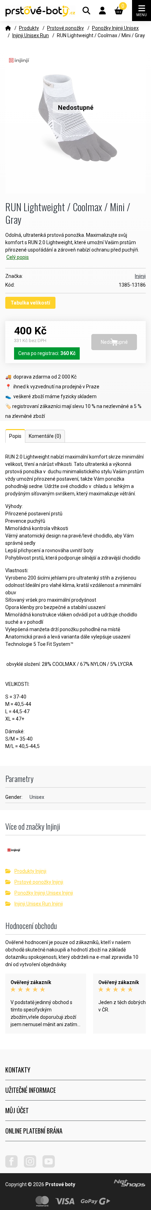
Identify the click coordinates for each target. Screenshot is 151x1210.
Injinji (140, 276)
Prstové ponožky (65, 28)
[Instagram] (32, 1166)
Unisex (36, 797)
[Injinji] (75, 853)
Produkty (29, 28)
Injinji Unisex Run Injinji (38, 904)
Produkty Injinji (30, 871)
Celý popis (17, 257)
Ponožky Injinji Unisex (115, 28)
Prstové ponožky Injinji (38, 882)
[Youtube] (51, 1166)
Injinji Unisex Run (30, 35)
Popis (15, 436)
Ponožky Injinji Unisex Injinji (43, 893)
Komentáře (45, 436)
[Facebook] (14, 1166)
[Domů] (8, 28)
